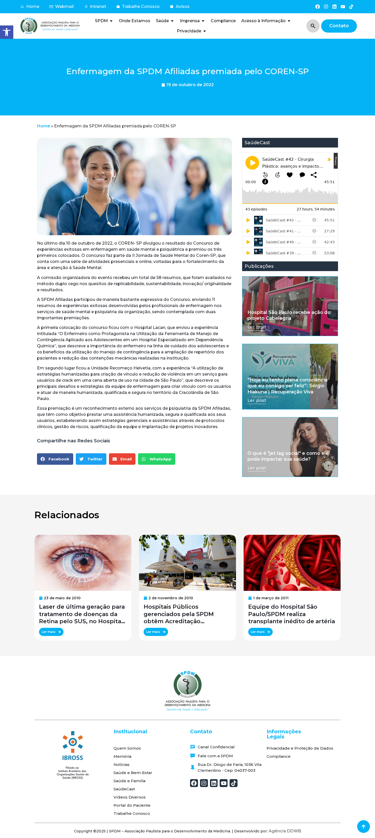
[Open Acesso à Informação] (289, 21)
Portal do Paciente (132, 805)
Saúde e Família (129, 780)
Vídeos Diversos (130, 797)
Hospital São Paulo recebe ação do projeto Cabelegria (289, 315)
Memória (122, 756)
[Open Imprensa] (203, 21)
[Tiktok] (351, 6)
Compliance (279, 756)
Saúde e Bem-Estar (133, 772)
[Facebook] (317, 6)
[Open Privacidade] (205, 31)
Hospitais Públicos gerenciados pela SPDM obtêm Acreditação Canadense (179, 614)
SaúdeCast (124, 789)
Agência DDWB (285, 831)
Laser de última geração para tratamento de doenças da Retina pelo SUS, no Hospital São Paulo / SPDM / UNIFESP (82, 614)
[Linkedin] (334, 6)
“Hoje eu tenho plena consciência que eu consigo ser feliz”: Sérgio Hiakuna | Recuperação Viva (287, 386)
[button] (6, 32)
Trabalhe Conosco (132, 813)
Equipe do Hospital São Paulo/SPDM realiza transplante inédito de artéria (291, 614)
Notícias (122, 764)
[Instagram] (326, 6)
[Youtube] (343, 6)
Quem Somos (127, 748)
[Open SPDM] (111, 21)
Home (43, 126)
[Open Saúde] (172, 21)
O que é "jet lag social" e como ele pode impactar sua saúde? (288, 456)
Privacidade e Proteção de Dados (300, 748)
